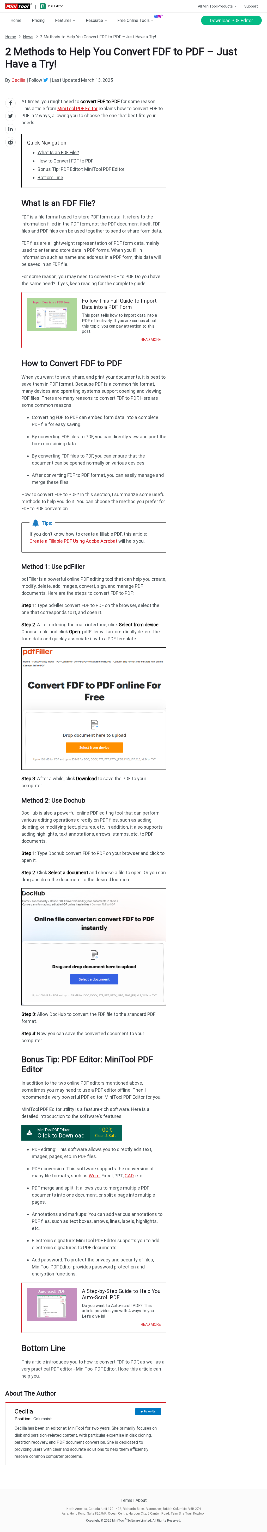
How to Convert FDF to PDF (65, 161)
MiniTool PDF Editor (77, 108)
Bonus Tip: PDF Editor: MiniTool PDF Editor (81, 169)
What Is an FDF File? (58, 152)
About (141, 1500)
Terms (126, 1500)
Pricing (38, 20)
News (28, 36)
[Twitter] (46, 80)
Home (15, 20)
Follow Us (150, 1411)
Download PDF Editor (231, 20)
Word (94, 1175)
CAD (129, 1175)
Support (251, 6)
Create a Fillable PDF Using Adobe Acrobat (73, 541)
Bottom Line (50, 177)
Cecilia (18, 80)
